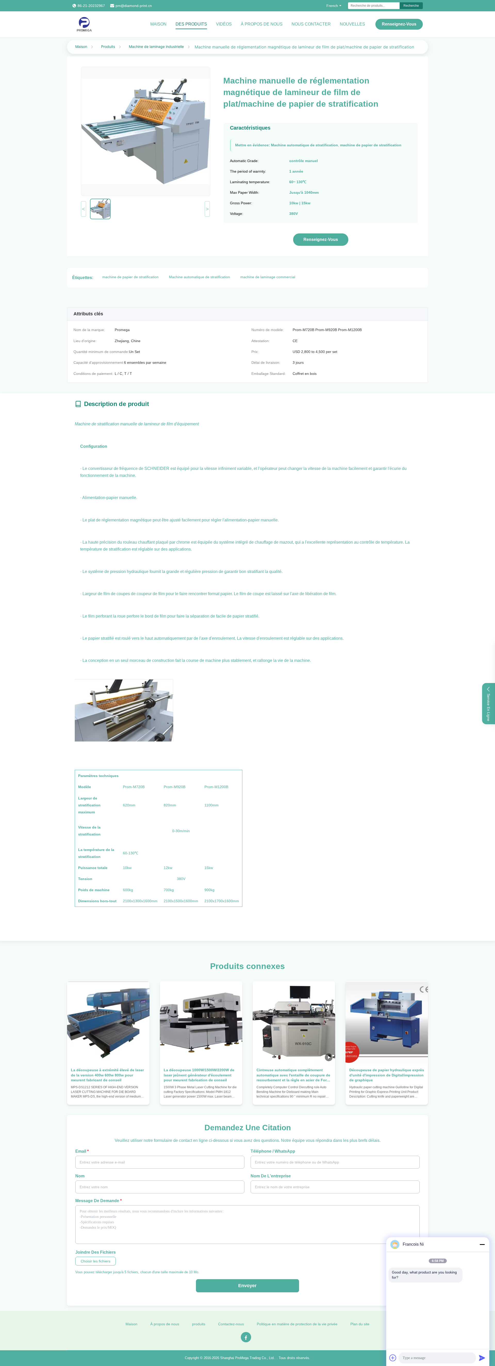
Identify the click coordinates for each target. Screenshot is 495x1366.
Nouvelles (352, 24)
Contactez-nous (231, 1324)
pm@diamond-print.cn (134, 6)
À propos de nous (262, 24)
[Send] (482, 1357)
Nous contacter (311, 24)
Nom (80, 1176)
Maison (158, 24)
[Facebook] (246, 1337)
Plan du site (359, 1324)
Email (82, 1151)
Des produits (191, 24)
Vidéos (224, 24)
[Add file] (393, 1357)
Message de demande (98, 1201)
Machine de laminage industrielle (156, 46)
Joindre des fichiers (95, 1252)
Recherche (411, 5)
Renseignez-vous (399, 24)
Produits (108, 46)
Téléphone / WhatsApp (273, 1151)
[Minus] (482, 1244)
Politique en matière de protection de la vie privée (297, 1324)
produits (198, 1324)
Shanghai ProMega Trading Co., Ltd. (247, 1358)
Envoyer (247, 1285)
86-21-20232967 (91, 6)
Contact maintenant (108, 1096)
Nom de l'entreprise (271, 1176)
